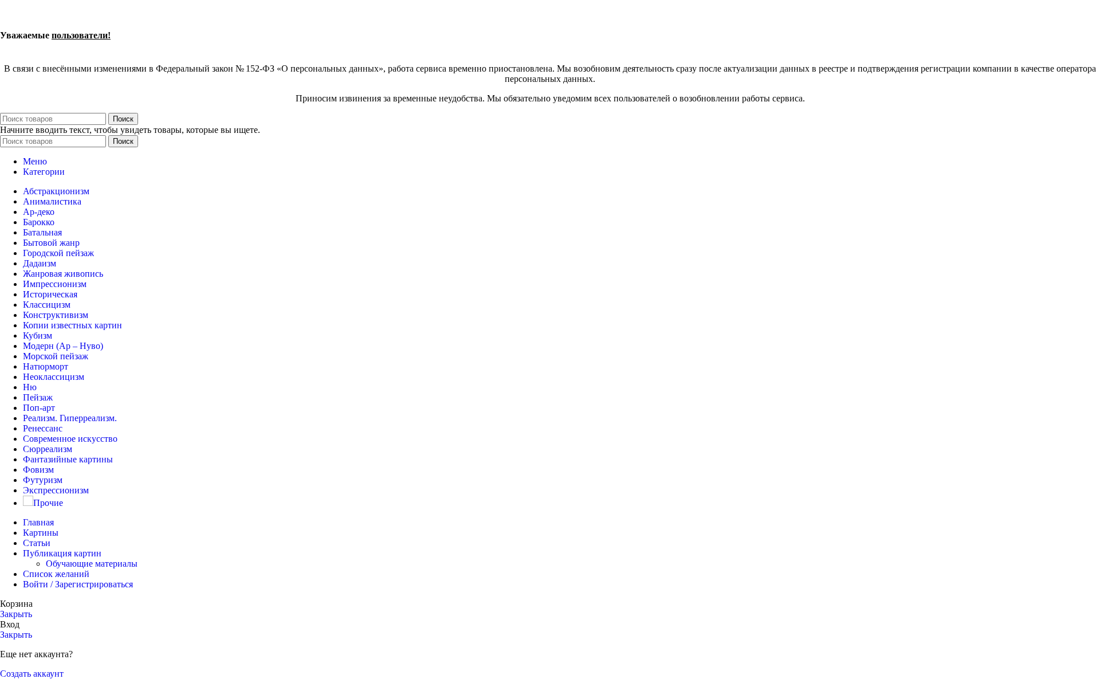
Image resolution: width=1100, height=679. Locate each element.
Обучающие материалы (92, 563)
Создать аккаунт (32, 673)
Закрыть (16, 614)
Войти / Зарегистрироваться (78, 584)
